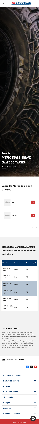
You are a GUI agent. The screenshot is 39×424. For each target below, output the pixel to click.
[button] (33, 418)
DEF (33, 227)
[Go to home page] (21, 3)
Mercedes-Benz (12, 359)
